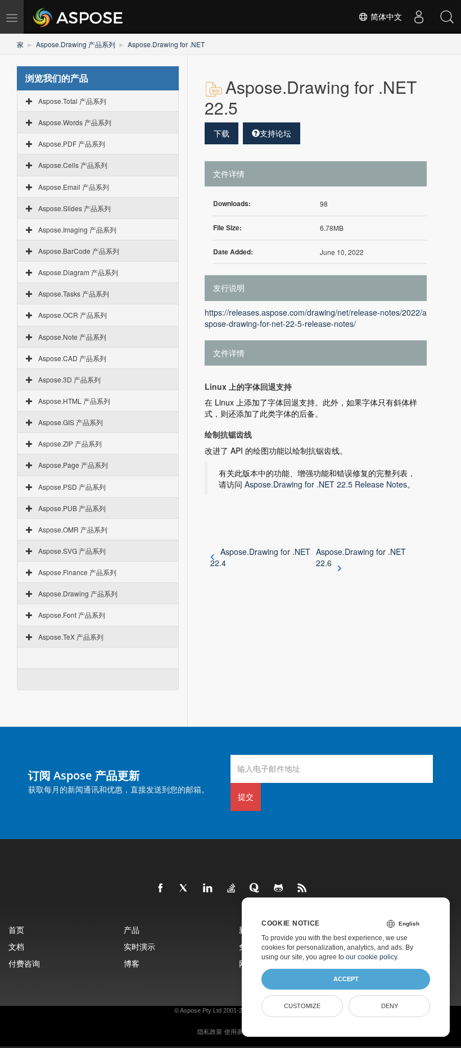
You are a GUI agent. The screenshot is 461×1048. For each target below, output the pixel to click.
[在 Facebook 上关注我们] (160, 888)
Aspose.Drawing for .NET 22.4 (260, 557)
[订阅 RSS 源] (302, 888)
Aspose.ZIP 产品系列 (70, 443)
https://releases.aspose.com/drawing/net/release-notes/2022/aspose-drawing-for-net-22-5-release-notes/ (316, 318)
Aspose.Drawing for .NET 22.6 (361, 557)
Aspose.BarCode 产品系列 (78, 251)
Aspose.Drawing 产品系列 (75, 44)
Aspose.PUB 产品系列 (72, 508)
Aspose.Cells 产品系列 (72, 165)
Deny (389, 1006)
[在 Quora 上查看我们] (255, 888)
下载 (221, 133)
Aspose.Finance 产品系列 (77, 572)
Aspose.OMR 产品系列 (72, 529)
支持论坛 (275, 133)
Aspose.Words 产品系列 (74, 122)
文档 (16, 946)
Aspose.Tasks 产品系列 (73, 293)
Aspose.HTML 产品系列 (74, 400)
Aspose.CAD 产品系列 (72, 358)
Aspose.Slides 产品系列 (74, 208)
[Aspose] (78, 17)
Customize (302, 1006)
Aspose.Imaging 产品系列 (77, 229)
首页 (16, 929)
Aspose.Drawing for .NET (166, 44)
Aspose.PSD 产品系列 (72, 486)
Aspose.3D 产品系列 (69, 379)
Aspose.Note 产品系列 (72, 336)
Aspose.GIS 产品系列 (70, 422)
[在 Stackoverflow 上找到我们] (231, 888)
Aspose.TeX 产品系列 (70, 636)
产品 (131, 929)
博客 (131, 963)
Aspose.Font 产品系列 (71, 614)
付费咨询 (24, 963)
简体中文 (385, 16)
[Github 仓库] (279, 888)
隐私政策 (209, 1031)
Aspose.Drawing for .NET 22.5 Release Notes (326, 484)
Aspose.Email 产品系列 (73, 187)
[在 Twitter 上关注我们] (184, 888)
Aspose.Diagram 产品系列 (78, 272)
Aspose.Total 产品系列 (72, 101)
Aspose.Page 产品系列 (73, 465)
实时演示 (139, 946)
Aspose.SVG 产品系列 (72, 550)
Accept (346, 979)
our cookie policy (371, 957)
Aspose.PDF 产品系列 (71, 143)
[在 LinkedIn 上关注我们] (208, 888)
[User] (419, 17)
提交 (246, 796)
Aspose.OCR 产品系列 (72, 315)
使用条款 (236, 1031)
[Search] (447, 17)
